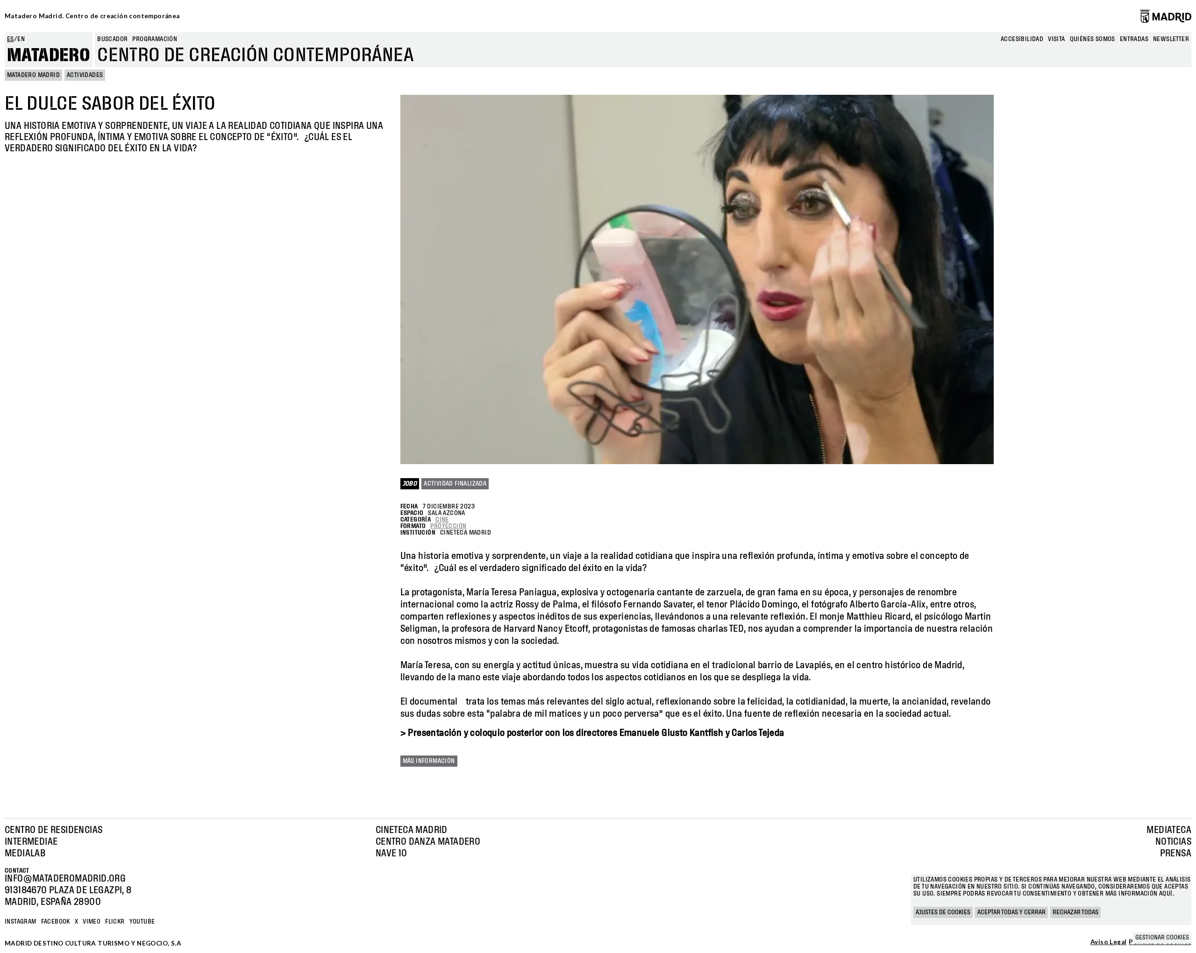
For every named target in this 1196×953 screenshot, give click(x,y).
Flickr (114, 921)
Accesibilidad (1022, 39)
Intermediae (31, 842)
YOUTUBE (142, 921)
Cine (442, 519)
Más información (429, 761)
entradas (1134, 39)
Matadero (48, 55)
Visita (1056, 39)
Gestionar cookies (1162, 937)
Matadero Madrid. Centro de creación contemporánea (92, 16)
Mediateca (1168, 830)
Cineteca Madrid (412, 830)
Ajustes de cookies (943, 912)
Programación (154, 39)
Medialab (25, 853)
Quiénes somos (1092, 39)
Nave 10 (391, 853)
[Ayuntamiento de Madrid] (1165, 16)
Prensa (1175, 853)
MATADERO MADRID (33, 75)
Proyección (448, 526)
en (21, 39)
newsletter (1171, 39)
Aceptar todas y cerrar (1011, 912)
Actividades (85, 75)
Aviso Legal (1108, 942)
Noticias (1173, 842)
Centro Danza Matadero (428, 842)
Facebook (55, 921)
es (10, 39)
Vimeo (91, 921)
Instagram (20, 921)
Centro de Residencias (53, 830)
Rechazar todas (1075, 912)
